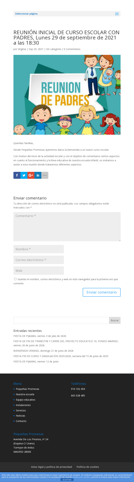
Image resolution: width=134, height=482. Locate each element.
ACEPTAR (67, 480)
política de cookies (82, 477)
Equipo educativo (25, 399)
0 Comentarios (72, 49)
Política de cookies (88, 466)
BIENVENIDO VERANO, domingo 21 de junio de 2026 (43, 350)
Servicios (21, 410)
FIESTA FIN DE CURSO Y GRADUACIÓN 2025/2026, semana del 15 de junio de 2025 (60, 356)
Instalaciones (23, 405)
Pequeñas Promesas (27, 389)
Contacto (21, 421)
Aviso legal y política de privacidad (51, 466)
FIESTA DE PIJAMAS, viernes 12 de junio (36, 361)
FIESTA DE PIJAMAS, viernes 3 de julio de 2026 (39, 336)
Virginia (22, 49)
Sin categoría (53, 49)
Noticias (20, 415)
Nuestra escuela (25, 394)
